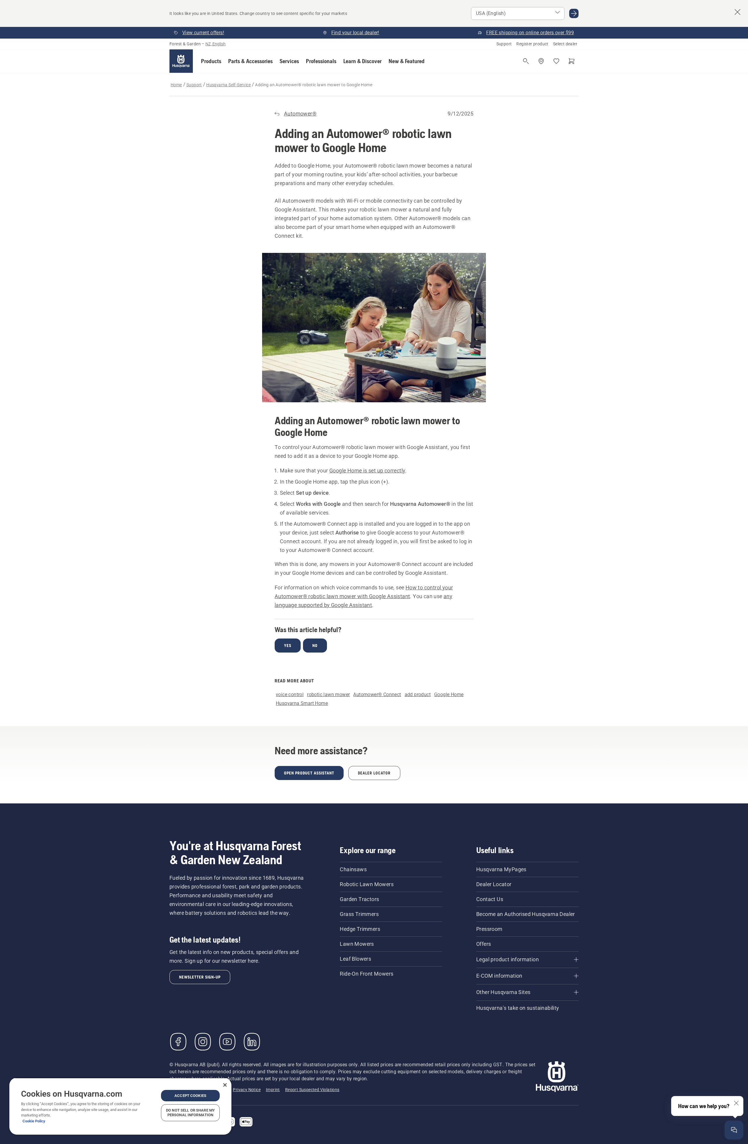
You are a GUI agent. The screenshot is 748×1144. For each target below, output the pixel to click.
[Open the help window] (734, 1130)
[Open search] (526, 61)
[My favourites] (556, 61)
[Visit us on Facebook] (178, 1041)
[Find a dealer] (541, 61)
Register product (532, 44)
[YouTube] (227, 1041)
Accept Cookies (190, 1095)
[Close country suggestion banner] (737, 12)
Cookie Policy (33, 1121)
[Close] (225, 1085)
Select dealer (565, 44)
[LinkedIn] (252, 1041)
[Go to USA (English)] (574, 13)
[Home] (181, 61)
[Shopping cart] (572, 61)
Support (504, 44)
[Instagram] (203, 1041)
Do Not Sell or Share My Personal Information (190, 1112)
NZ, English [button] (215, 44)
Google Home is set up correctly (367, 470)
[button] (211, 61)
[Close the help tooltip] (736, 1103)
